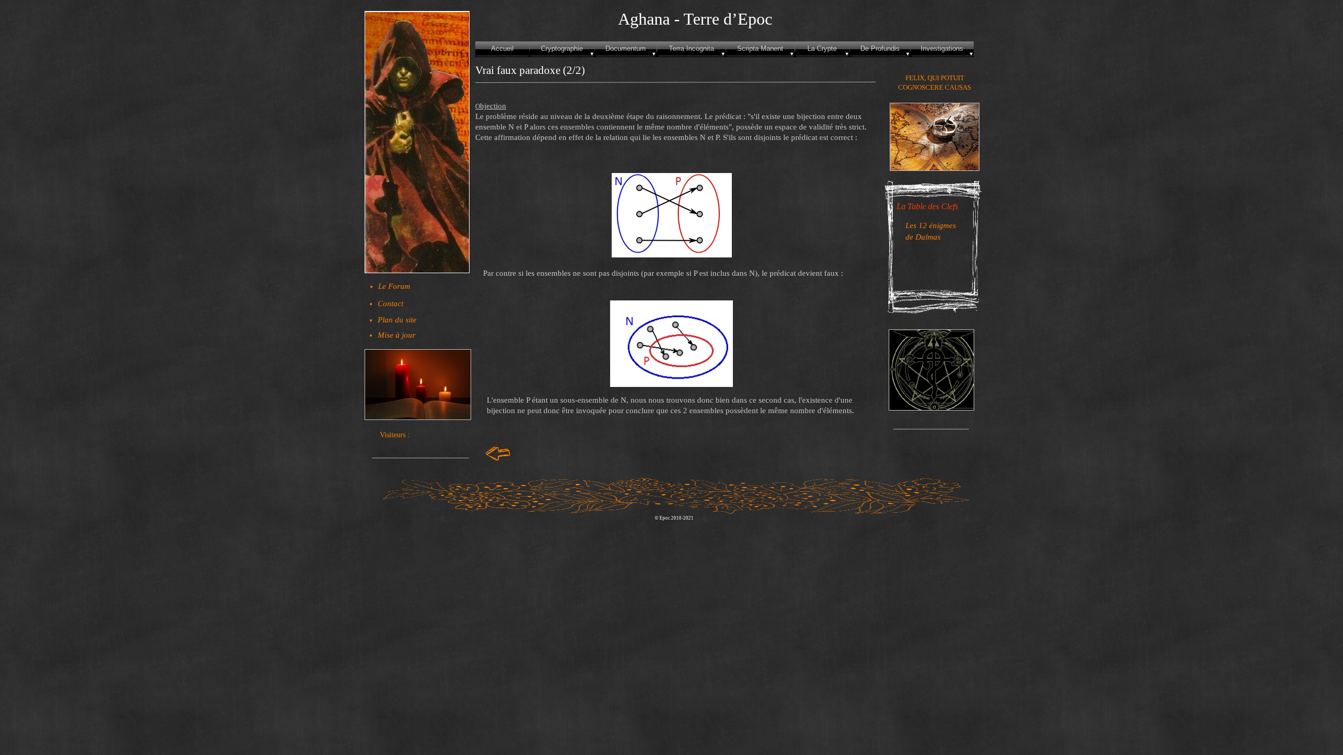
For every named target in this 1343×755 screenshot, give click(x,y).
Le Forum (394, 286)
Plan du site (397, 320)
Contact (390, 303)
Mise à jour (396, 335)
